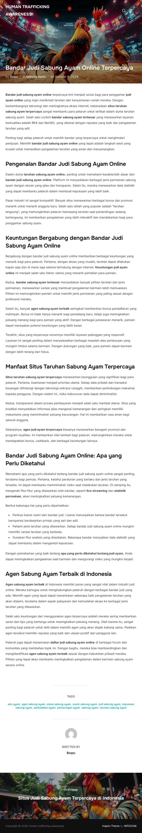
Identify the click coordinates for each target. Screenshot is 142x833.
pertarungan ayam (68, 707)
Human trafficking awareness (27, 10)
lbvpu (14, 76)
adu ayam (14, 704)
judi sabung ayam (110, 704)
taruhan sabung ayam (113, 707)
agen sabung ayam (33, 704)
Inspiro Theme (110, 825)
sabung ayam (90, 707)
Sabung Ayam (36, 76)
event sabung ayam (85, 704)
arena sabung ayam (59, 704)
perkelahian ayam (44, 707)
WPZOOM (130, 825)
